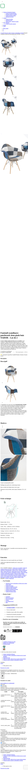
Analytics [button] (2, 741)
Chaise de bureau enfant (11, 15)
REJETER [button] (14, 673)
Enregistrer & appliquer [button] (5, 752)
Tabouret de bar (9, 20)
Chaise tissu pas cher (15, 571)
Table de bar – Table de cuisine (12, 21)
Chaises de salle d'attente (19, 573)
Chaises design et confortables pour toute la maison (11, 574)
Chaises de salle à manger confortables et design (14, 33)
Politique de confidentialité (8, 642)
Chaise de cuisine (9, 19)
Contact (7, 600)
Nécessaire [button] (3, 684)
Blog (7, 602)
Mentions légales (6, 644)
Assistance (8, 596)
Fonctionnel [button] (3, 729)
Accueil (2, 33)
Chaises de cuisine (9, 585)
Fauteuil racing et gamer (11, 590)
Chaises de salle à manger (11, 588)
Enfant (4, 25)
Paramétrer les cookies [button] (5, 673)
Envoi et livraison (9, 599)
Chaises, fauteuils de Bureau (9, 654)
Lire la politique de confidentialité (7, 683)
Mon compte (5, 28)
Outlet (4, 26)
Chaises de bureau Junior (11, 591)
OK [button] (11, 673)
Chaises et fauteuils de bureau (9, 12)
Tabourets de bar (6, 657)
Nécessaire (4, 685)
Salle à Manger (6, 22)
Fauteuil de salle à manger (15, 577)
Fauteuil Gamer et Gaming (11, 14)
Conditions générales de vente (9, 641)
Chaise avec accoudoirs (17, 567)
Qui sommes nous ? (10, 601)
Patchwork (11, 578)
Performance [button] (3, 735)
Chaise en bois (15, 570)
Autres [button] (2, 747)
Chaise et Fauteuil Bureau (11, 13)
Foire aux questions (10, 597)
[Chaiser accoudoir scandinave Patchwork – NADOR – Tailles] (11, 519)
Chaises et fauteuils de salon (11, 586)
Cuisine (4, 18)
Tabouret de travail (9, 16)
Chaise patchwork (7, 571)
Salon (22, 577)
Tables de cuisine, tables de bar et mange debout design (14, 658)
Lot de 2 (7, 578)
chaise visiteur (23, 571)
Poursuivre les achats (5, 667)
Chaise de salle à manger (11, 23)
